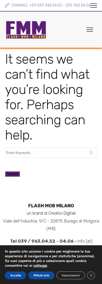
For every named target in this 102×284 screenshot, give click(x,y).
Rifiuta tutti (41, 275)
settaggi (40, 265)
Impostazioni (71, 275)
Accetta (15, 275)
